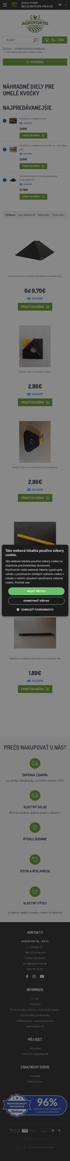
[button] (35, 609)
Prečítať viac (22, 582)
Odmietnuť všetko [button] (36, 600)
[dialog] (35, 580)
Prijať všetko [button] (36, 591)
